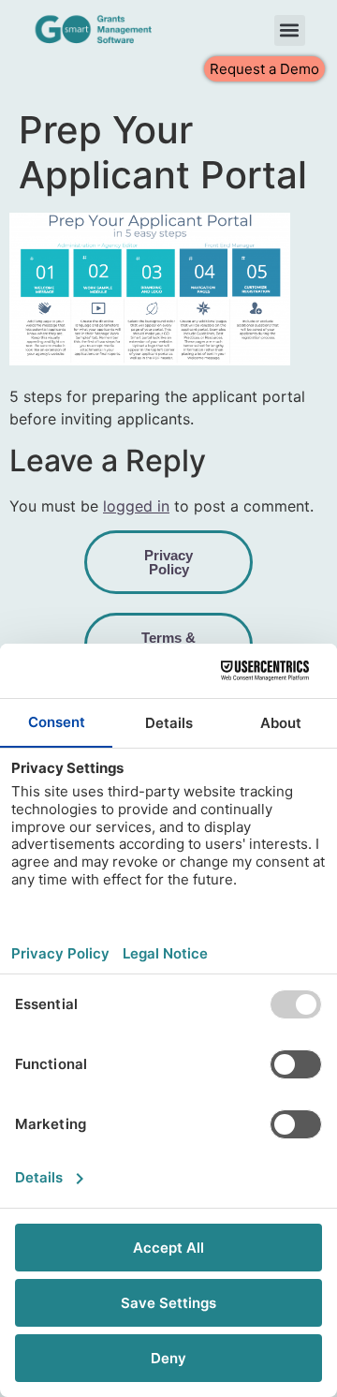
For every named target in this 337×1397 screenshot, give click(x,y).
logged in (136, 506)
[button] (289, 30)
